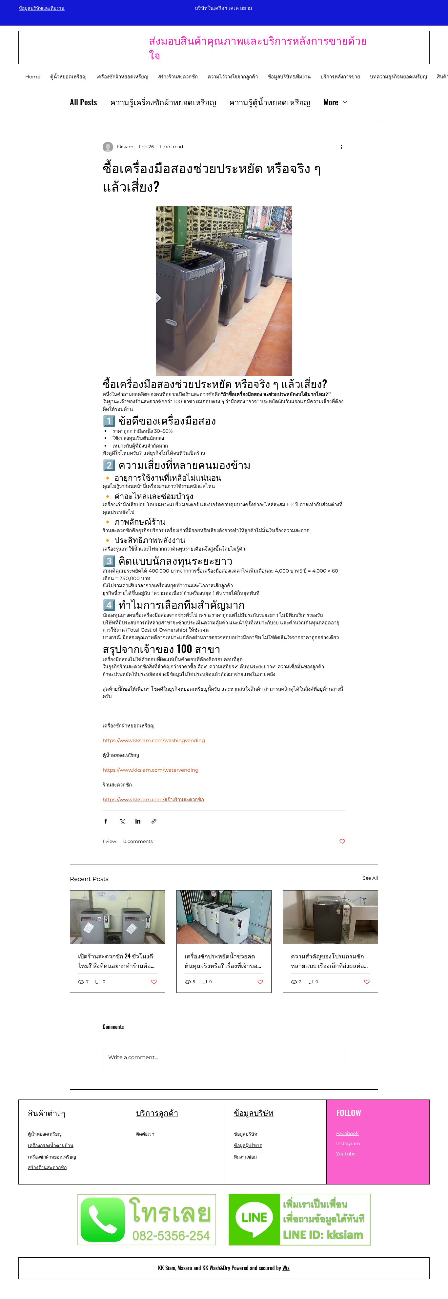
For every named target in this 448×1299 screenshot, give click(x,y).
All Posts (83, 102)
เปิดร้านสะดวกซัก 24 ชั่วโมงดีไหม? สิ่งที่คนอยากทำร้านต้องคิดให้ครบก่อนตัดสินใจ (116, 961)
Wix (286, 1268)
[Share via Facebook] (106, 821)
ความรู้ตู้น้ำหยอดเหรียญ (269, 102)
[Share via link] (154, 821)
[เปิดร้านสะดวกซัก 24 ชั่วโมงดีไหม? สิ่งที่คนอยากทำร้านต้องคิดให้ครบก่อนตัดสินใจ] (117, 917)
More (330, 102)
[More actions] (341, 147)
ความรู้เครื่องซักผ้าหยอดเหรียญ (163, 102)
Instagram (348, 1143)
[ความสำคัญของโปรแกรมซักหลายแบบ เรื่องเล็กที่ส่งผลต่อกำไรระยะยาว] (330, 917)
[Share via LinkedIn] (138, 821)
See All (370, 878)
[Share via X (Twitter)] (122, 821)
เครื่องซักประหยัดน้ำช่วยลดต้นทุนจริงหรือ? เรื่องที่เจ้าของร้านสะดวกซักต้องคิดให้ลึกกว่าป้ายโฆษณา (224, 961)
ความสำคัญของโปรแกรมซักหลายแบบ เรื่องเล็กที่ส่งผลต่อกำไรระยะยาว (327, 961)
